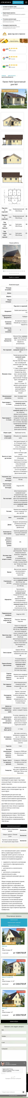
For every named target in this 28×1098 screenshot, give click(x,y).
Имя (3, 1030)
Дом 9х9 (4, 1008)
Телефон (4, 1036)
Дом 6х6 (4, 946)
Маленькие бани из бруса (14, 925)
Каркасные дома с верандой (14, 922)
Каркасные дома (14, 919)
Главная (4, 75)
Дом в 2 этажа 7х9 (7, 977)
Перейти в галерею (14, 277)
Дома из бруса (12, 75)
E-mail (3, 1042)
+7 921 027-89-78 (6, 2)
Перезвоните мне (18, 2)
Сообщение (4, 1048)
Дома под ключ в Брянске (16, 34)
